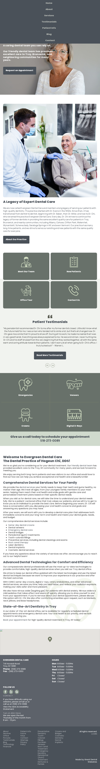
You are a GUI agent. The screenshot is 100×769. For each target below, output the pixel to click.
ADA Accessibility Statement (15, 707)
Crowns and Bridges (60, 732)
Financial (7, 747)
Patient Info (25, 731)
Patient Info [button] (49, 27)
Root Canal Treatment (43, 748)
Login (94, 733)
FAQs (22, 736)
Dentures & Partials (43, 763)
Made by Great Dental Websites (86, 760)
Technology (8, 744)
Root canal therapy (18, 542)
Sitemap (24, 740)
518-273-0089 (50, 440)
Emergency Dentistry (43, 752)
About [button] (49, 9)
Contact (50, 40)
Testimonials (49, 21)
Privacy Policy (23, 743)
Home (49, 3)
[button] (50, 639)
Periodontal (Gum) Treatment (43, 757)
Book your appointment (15, 619)
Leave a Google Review (17, 692)
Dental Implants (59, 741)
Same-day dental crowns (21, 525)
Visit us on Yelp (11, 692)
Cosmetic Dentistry (59, 737)
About (6, 731)
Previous (47, 365)
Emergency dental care (20, 530)
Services (49, 15)
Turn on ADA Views (12, 713)
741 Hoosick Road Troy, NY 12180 (11, 665)
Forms (23, 733)
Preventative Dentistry (43, 732)
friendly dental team (81, 465)
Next (53, 365)
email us (23, 701)
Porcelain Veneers (42, 743)
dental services (27, 487)
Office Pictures (6, 737)
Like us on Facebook (5, 692)
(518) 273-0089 (18, 669)
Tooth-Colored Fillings (41, 738)
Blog (49, 34)
